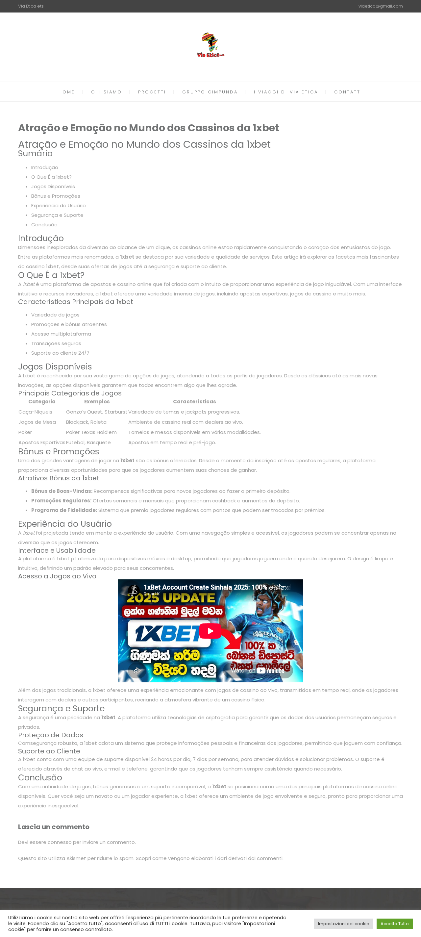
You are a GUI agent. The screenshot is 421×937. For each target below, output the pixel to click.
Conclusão (44, 224)
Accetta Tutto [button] (395, 924)
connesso (60, 842)
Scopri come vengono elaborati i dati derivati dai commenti (209, 858)
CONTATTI (348, 92)
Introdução (44, 167)
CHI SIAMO (106, 92)
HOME (67, 92)
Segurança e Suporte (57, 215)
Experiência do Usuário (58, 205)
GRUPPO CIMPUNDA (210, 92)
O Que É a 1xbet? (51, 176)
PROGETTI (152, 92)
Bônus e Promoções (55, 195)
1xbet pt (67, 558)
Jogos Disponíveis (53, 186)
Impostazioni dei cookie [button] (343, 924)
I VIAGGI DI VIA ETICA (286, 92)
